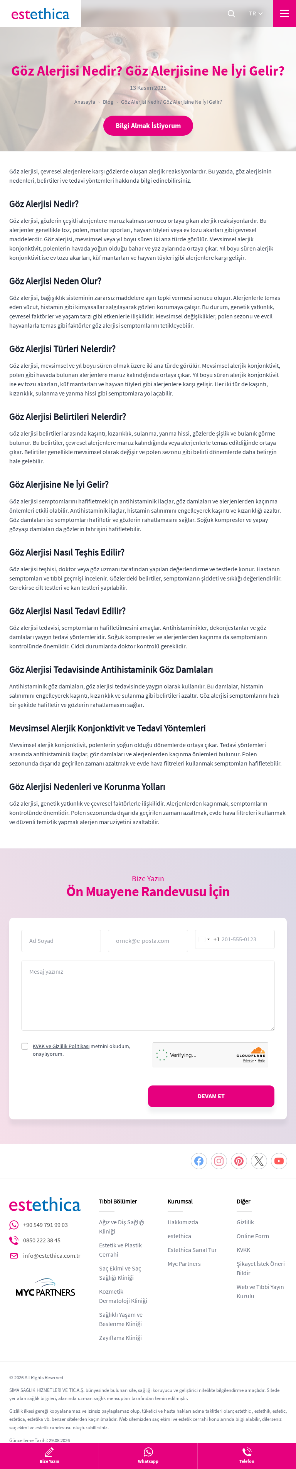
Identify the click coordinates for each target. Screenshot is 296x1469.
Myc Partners (184, 1263)
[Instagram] (219, 1161)
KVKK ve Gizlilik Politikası (61, 1046)
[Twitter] (259, 1161)
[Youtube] (279, 1161)
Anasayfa (84, 102)
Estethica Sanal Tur (192, 1250)
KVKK (243, 1250)
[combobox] (208, 939)
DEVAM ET (211, 1096)
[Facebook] (199, 1161)
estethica (179, 1236)
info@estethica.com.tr (52, 1255)
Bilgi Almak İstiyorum (148, 126)
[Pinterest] (239, 1161)
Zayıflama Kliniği (120, 1337)
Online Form (253, 1236)
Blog (108, 102)
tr (252, 13)
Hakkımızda (183, 1222)
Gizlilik (245, 1222)
